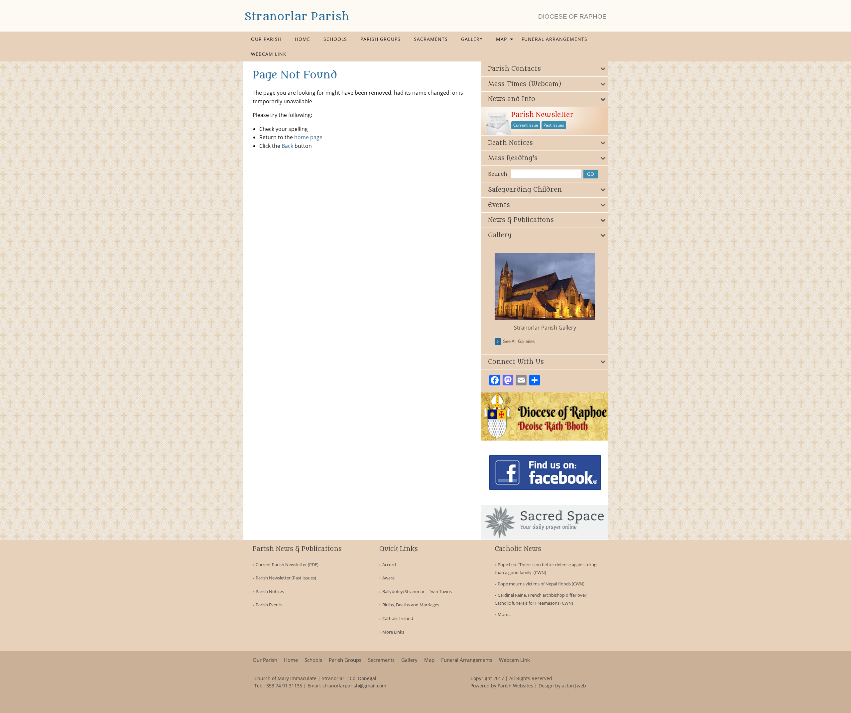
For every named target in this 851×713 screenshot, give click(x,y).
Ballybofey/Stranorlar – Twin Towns (417, 591)
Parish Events (269, 605)
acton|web (574, 685)
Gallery (472, 39)
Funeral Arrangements (554, 39)
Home (302, 39)
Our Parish (266, 39)
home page (308, 137)
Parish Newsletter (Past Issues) (286, 578)
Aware (388, 578)
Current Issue (525, 125)
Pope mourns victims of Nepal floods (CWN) (541, 584)
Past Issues (554, 125)
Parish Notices (270, 591)
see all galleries (519, 341)
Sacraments (431, 39)
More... (504, 614)
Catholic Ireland (397, 618)
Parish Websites (515, 685)
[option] (545, 292)
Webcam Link (269, 54)
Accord (389, 564)
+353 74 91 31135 (283, 685)
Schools (335, 39)
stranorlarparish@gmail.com (354, 685)
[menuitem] (266, 39)
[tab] (545, 68)
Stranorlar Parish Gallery (545, 327)
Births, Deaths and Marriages (410, 605)
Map (501, 39)
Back (287, 146)
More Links (393, 632)
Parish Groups (380, 39)
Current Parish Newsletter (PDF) (287, 564)
